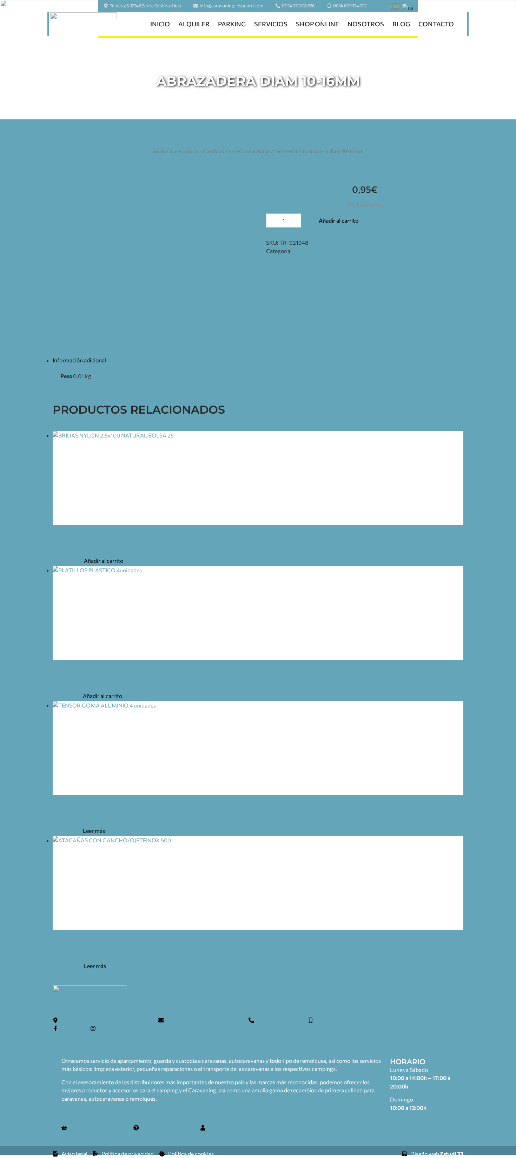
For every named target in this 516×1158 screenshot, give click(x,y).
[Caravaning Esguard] (83, 24)
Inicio (160, 24)
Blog (401, 24)
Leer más (94, 830)
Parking (232, 24)
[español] (395, 7)
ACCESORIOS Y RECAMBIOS (197, 151)
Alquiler (194, 24)
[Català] (407, 8)
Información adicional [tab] (79, 360)
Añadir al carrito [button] (103, 560)
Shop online (317, 24)
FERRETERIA (285, 151)
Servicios (270, 24)
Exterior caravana (249, 151)
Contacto (436, 24)
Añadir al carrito (339, 220)
